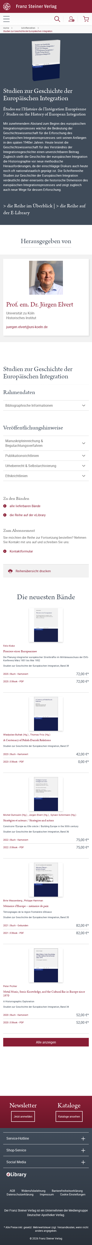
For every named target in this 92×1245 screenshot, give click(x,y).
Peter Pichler (10, 986)
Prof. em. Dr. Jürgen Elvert (39, 304)
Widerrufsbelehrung (33, 1191)
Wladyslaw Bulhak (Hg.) (16, 734)
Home (6, 28)
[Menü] (6, 19)
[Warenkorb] (86, 19)
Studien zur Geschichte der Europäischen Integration (27, 31)
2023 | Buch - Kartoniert (15, 754)
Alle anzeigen (46, 1042)
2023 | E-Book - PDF (13, 761)
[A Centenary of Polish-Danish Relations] (46, 714)
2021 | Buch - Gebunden (15, 925)
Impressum (47, 1194)
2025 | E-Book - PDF (13, 681)
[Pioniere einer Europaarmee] (46, 625)
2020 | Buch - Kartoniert (15, 1014)
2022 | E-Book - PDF (13, 847)
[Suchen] (57, 19)
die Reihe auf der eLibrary (28, 515)
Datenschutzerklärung (20, 1194)
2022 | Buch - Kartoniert (15, 839)
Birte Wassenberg (13, 900)
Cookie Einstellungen (72, 1194)
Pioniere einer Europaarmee (20, 651)
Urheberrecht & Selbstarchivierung (30, 465)
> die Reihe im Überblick (27, 205)
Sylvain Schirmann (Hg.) (63, 814)
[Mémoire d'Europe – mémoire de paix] (46, 880)
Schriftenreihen (28, 28)
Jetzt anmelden (23, 1116)
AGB (12, 1191)
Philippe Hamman (33, 900)
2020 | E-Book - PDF (13, 1022)
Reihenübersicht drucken (33, 571)
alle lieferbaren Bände (25, 506)
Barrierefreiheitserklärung (67, 1191)
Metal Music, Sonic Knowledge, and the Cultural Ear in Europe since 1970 (44, 994)
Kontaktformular (21, 551)
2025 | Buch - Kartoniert (15, 673)
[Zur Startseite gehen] (29, 6)
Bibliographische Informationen (29, 405)
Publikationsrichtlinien (22, 455)
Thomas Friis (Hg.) (40, 734)
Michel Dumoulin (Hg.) (15, 814)
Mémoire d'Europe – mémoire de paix (25, 906)
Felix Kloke (9, 645)
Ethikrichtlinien (16, 475)
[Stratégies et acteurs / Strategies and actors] (46, 794)
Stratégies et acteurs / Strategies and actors (28, 820)
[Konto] (71, 19)
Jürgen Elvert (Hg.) (39, 814)
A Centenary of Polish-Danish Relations (27, 740)
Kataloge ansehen (69, 1116)
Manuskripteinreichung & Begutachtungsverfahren (24, 443)
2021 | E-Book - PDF (13, 932)
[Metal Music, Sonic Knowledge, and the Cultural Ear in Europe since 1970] (46, 965)
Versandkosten (66, 1227)
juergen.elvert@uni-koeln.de (26, 327)
